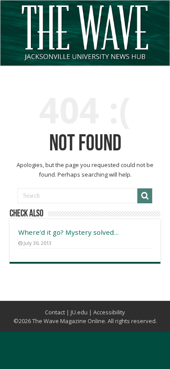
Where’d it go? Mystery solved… (68, 232)
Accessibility (109, 312)
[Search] (144, 195)
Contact (55, 312)
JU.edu (79, 312)
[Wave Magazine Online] (85, 30)
